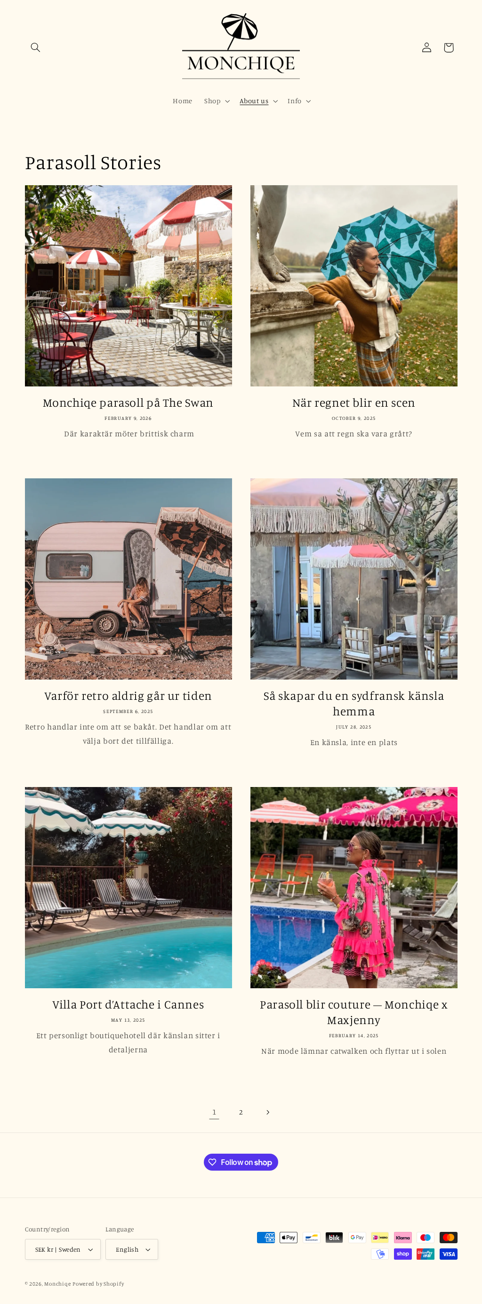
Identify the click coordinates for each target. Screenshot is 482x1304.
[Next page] (268, 1112)
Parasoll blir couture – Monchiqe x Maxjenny (354, 1012)
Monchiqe (57, 1283)
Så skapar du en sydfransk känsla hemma (354, 703)
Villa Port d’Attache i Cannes (128, 1004)
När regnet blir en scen (354, 402)
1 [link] (214, 1111)
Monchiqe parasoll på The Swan (128, 402)
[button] (36, 47)
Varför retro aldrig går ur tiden (128, 695)
